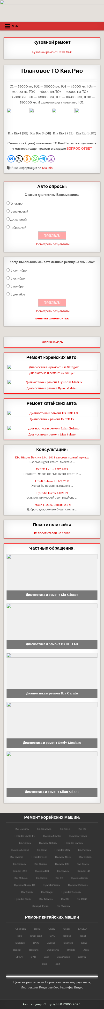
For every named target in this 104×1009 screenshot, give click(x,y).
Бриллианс (63, 956)
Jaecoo (51, 942)
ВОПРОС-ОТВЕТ (79, 148)
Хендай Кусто (40, 906)
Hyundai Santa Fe (25, 835)
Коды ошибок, (49, 987)
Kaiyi (83, 942)
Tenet (82, 935)
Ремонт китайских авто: (52, 403)
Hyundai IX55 (19, 870)
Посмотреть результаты (52, 244)
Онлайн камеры (52, 342)
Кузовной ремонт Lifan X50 (52, 52)
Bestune (33, 949)
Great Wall (35, 935)
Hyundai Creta (63, 856)
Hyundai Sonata (74, 842)
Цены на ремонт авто (28, 982)
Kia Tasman (63, 906)
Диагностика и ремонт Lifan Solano (52, 434)
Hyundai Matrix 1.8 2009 (52, 493)
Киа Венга (83, 863)
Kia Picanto (84, 849)
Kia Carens (40, 863)
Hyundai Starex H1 (24, 885)
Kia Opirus (62, 870)
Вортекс (68, 942)
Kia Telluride (46, 899)
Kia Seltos (41, 877)
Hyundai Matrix (79, 877)
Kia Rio (47, 168)
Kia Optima (85, 856)
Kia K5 (59, 877)
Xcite (86, 949)
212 (57, 963)
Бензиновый (19, 211)
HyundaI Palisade (78, 885)
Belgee (67, 935)
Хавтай (82, 956)
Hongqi (17, 949)
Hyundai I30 (61, 863)
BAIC (36, 942)
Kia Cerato (25, 842)
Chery (51, 928)
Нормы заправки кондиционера (67, 982)
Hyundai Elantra (52, 835)
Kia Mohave (21, 877)
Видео (78, 987)
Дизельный (18, 219)
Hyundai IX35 (62, 849)
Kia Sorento (22, 828)
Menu (16, 26)
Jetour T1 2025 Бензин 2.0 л (52, 505)
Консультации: (52, 449)
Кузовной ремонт (52, 42)
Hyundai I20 (42, 870)
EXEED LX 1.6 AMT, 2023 (52, 469)
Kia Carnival (19, 863)
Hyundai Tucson (78, 835)
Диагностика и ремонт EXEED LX (52, 419)
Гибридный (18, 227)
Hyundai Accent (20, 849)
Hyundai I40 (83, 870)
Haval (37, 928)
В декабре (17, 294)
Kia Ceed (65, 828)
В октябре (17, 278)
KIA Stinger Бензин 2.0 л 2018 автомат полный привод (52, 457)
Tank (19, 935)
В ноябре (16, 286)
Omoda (71, 949)
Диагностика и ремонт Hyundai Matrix (52, 388)
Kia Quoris (27, 892)
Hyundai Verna (51, 885)
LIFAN (18, 956)
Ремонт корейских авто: (52, 357)
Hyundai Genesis (71, 892)
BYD (33, 956)
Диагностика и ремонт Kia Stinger (52, 373)
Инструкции (29, 987)
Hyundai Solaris (47, 842)
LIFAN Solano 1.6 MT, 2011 (52, 481)
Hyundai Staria (23, 899)
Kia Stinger (47, 892)
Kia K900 (82, 899)
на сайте (52, 533)
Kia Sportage (44, 828)
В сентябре (18, 270)
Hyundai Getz (39, 856)
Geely (66, 928)
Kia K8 (64, 899)
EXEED (82, 928)
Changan (20, 928)
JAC (46, 956)
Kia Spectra (16, 856)
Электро (16, 203)
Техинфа (66, 987)
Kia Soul (41, 849)
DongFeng (53, 949)
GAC (52, 935)
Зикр (44, 963)
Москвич (20, 942)
